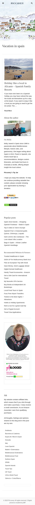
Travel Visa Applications (12, 312)
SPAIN (7, 462)
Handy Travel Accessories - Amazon (17, 272)
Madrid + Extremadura (12, 449)
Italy (6, 443)
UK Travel (8, 472)
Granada (8, 440)
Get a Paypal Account (12, 309)
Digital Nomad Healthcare (13, 269)
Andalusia (8, 430)
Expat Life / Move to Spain (13, 437)
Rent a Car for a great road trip (15, 306)
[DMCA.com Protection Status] (11, 206)
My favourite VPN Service (13, 281)
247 (24, 502)
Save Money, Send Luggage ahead (16, 266)
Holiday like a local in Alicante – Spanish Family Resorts (17, 86)
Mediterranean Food (11, 456)
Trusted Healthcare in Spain (14, 256)
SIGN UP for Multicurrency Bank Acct (17, 259)
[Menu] (3, 3)
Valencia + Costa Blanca (13, 478)
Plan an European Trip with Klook (16, 263)
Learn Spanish (9, 446)
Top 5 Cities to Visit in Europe (14, 228)
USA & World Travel (11, 475)
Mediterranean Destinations (14, 453)
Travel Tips (8, 469)
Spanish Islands (10, 465)
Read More (8, 111)
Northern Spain (10, 459)
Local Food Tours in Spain (13, 290)
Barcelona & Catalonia (12, 433)
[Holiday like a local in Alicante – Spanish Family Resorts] (18, 69)
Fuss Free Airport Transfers (14, 293)
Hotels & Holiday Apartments (14, 303)
